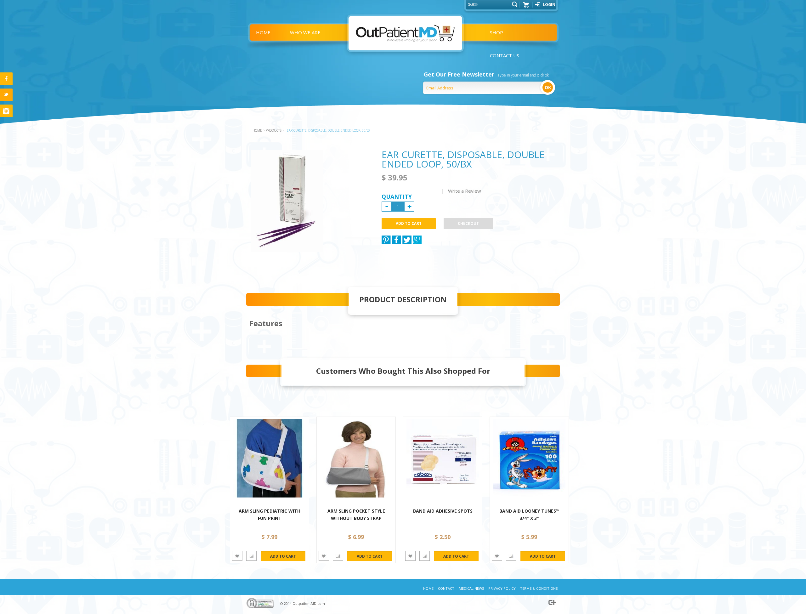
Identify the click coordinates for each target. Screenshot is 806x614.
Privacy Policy (502, 588)
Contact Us (504, 55)
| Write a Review (461, 191)
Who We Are (305, 32)
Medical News (471, 588)
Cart (526, 7)
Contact (446, 588)
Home (263, 32)
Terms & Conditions (539, 588)
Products (273, 130)
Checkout (468, 223)
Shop (496, 32)
